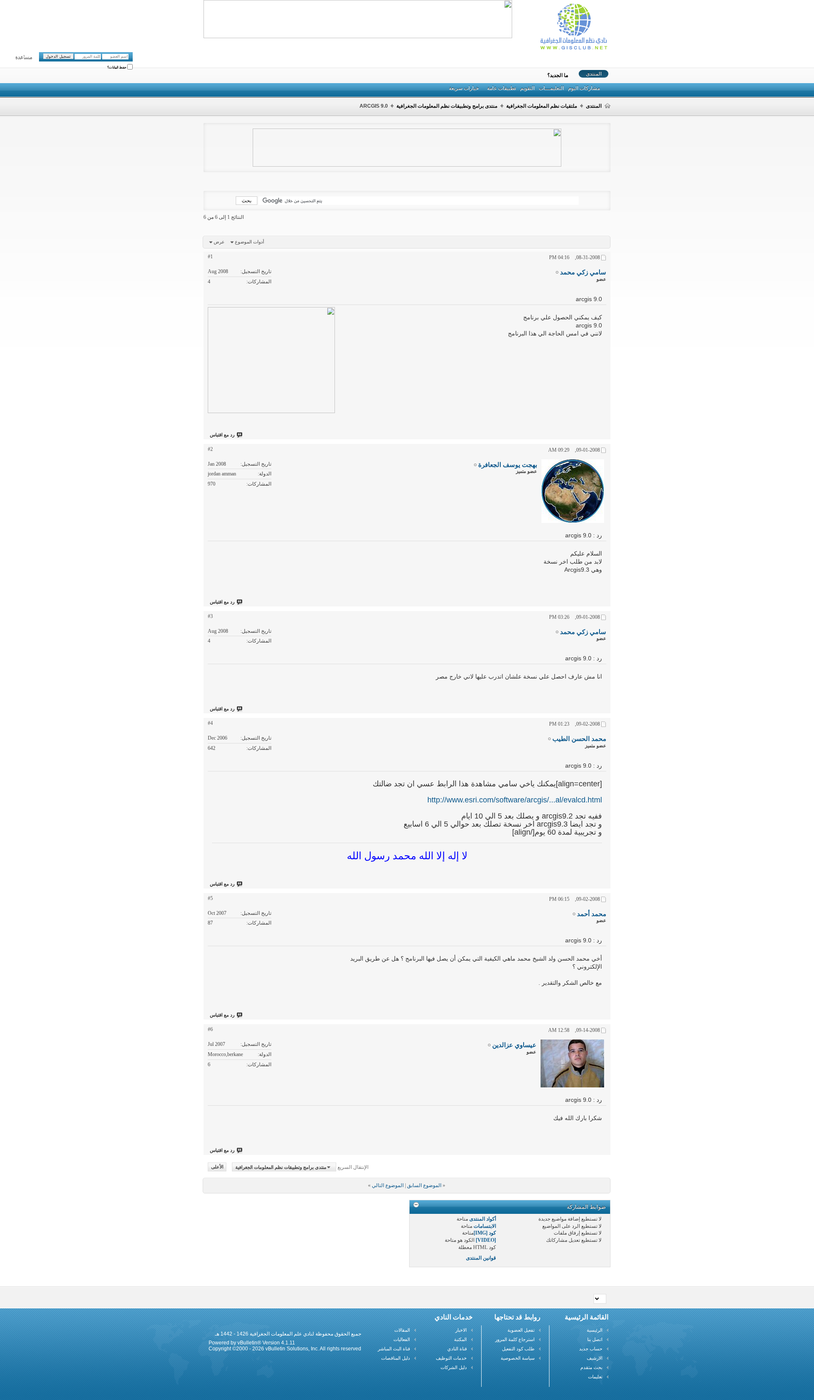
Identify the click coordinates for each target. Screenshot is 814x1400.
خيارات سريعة (464, 88)
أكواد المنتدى (482, 1219)
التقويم (527, 88)
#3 (210, 616)
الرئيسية (594, 1330)
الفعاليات (401, 1339)
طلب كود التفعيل (518, 1348)
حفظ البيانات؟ (117, 68)
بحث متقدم (591, 1367)
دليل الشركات (453, 1367)
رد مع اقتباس (222, 434)
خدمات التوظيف (451, 1358)
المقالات (402, 1330)
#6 (210, 1029)
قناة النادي (457, 1348)
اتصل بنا (594, 1339)
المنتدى (594, 74)
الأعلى (217, 1167)
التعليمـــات (551, 88)
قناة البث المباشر (394, 1348)
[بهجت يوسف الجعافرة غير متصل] (572, 491)
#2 (210, 449)
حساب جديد (590, 1348)
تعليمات (595, 1376)
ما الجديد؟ (557, 75)
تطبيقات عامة (501, 88)
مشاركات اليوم (584, 88)
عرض (219, 241)
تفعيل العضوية (521, 1330)
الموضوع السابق (424, 1185)
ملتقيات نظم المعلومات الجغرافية (541, 106)
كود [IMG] (485, 1233)
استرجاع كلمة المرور (515, 1339)
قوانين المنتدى (481, 1258)
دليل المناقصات (395, 1358)
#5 (210, 898)
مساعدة (23, 58)
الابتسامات (485, 1226)
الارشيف (594, 1358)
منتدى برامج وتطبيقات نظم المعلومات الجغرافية (446, 106)
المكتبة (460, 1339)
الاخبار (461, 1330)
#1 (210, 257)
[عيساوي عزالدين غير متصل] (572, 1063)
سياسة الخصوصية (518, 1358)
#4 (210, 723)
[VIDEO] (486, 1240)
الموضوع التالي (388, 1185)
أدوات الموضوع (249, 241)
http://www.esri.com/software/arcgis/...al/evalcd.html (514, 800)
